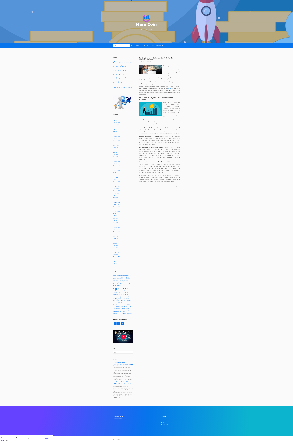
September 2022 (116, 190)
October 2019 (116, 254)
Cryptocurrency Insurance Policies (159, 186)
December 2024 (116, 140)
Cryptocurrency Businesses (146, 186)
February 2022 (116, 202)
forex (128, 304)
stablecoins (116, 313)
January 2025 (116, 138)
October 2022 (116, 188)
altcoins (114, 275)
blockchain (169, 88)
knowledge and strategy (125, 308)
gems (131, 304)
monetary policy (124, 310)
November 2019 (116, 252)
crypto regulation (128, 296)
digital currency (119, 300)
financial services (124, 304)
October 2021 (116, 209)
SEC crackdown (120, 311)
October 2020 (116, 236)
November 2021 (116, 206)
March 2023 (115, 179)
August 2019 (116, 259)
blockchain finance (117, 280)
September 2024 (116, 147)
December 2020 (116, 231)
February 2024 (116, 161)
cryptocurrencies (167, 67)
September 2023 (116, 170)
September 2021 (116, 211)
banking (118, 275)
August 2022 (116, 193)
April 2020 (115, 247)
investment (117, 306)
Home (132, 45)
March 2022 (115, 199)
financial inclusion (116, 304)
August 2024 (116, 149)
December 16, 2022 (147, 61)
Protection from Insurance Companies (146, 188)
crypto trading (117, 298)
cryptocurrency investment (123, 292)
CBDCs (114, 283)
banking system (123, 275)
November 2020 (116, 234)
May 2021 (115, 220)
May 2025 (115, 131)
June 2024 (115, 152)
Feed (116, 359)
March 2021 (115, 225)
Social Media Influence (127, 311)
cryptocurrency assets (118, 290)
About (137, 45)
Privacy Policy (159, 45)
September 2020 (116, 238)
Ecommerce (128, 300)
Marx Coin (118, 439)
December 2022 (116, 184)
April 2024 (115, 156)
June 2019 (115, 263)
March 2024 (115, 159)
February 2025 (116, 136)
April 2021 (115, 222)
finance (119, 303)
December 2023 (116, 165)
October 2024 (116, 145)
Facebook (115, 302)
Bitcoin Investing (117, 278)
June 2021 (115, 218)
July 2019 (115, 261)
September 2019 (116, 256)
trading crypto (123, 313)
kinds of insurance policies (171, 186)
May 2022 (115, 197)
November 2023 (116, 168)
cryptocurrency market (118, 294)
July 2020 (115, 243)
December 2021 (116, 204)
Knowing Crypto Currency (148, 45)
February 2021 (116, 227)
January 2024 (116, 163)
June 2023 (115, 174)
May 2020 (115, 245)
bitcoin (129, 275)
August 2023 (116, 172)
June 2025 (115, 129)
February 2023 (116, 181)
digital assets (126, 298)
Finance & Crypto (164, 424)
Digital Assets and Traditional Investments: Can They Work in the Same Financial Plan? (123, 364)
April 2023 (115, 177)
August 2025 (116, 127)
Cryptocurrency (164, 420)
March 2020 (115, 250)
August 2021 (116, 213)
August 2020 (116, 241)
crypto (119, 286)
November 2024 (116, 143)
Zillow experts (129, 313)
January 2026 (116, 124)
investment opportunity (126, 306)
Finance (162, 422)
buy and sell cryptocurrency (126, 281)
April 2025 (115, 134)
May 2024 (115, 154)
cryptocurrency (120, 288)
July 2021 (115, 215)
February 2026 (116, 122)
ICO (114, 306)
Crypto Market (122, 296)
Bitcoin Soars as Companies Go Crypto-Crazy (123, 87)
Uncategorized (164, 426)
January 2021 (116, 229)
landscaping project (117, 310)
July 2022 (115, 195)
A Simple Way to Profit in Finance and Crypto (123, 85)
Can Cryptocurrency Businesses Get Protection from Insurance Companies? (156, 59)
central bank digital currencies (122, 283)
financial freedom (127, 302)
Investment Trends (116, 308)
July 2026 (115, 118)
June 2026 (115, 120)
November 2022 (116, 186)
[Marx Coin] (146, 20)
